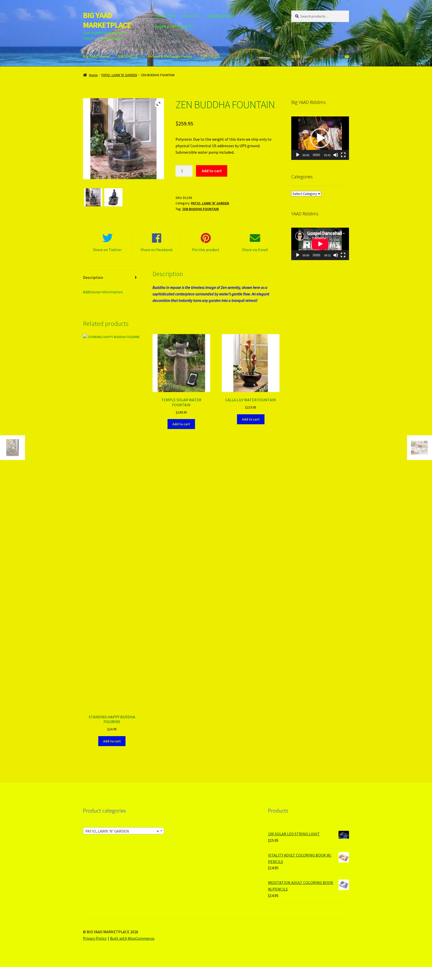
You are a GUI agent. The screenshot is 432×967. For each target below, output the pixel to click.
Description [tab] (93, 277)
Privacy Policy (166, 15)
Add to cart (212, 170)
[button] (320, 138)
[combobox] (123, 830)
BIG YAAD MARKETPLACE (107, 20)
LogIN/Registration (220, 15)
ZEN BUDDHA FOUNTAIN (200, 209)
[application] (320, 138)
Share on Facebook (156, 249)
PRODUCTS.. (128, 56)
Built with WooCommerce (132, 938)
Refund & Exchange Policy (175, 26)
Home (93, 75)
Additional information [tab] (103, 291)
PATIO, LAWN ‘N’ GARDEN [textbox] (122, 831)
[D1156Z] (93, 197)
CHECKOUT (210, 56)
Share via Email (255, 249)
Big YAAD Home (96, 56)
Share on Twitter (107, 249)
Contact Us (191, 15)
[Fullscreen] (343, 154)
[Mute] (335, 154)
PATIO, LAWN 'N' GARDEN (119, 75)
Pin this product (206, 249)
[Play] (297, 154)
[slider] (316, 155)
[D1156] (113, 197)
